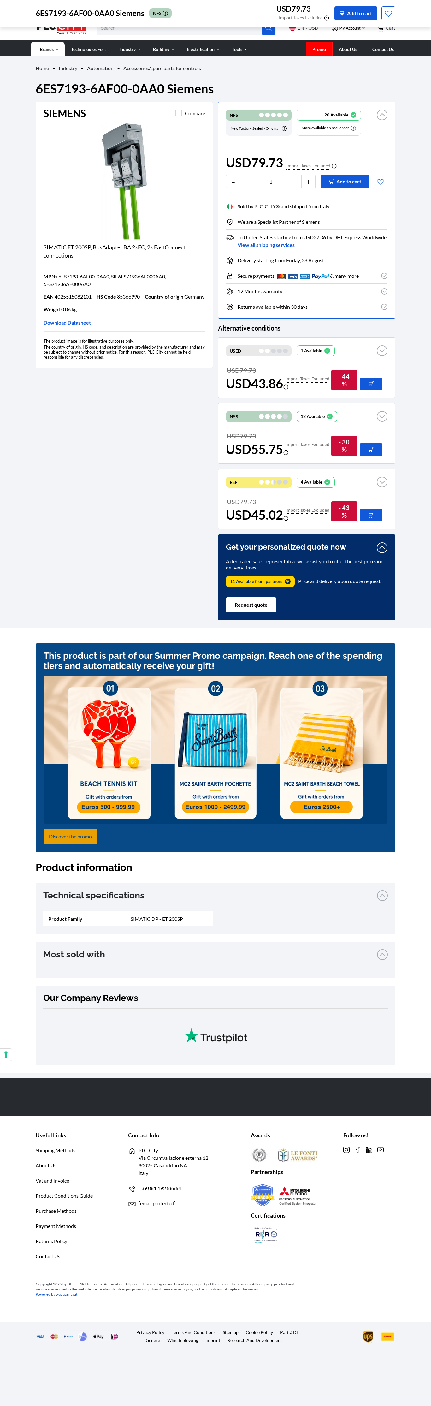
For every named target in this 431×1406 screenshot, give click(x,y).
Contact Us (48, 1256)
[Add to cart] (371, 384)
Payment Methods (56, 1226)
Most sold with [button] (74, 954)
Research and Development (254, 1340)
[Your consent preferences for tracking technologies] (6, 1055)
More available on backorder (326, 127)
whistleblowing (182, 1340)
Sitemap (231, 1332)
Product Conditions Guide (64, 1196)
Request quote (251, 605)
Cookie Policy (259, 1332)
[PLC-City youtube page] (380, 1149)
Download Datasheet (67, 322)
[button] (382, 123)
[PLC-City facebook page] (358, 1149)
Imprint (212, 1340)
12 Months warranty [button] (260, 291)
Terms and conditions (194, 1332)
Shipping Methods (55, 1150)
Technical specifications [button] (94, 895)
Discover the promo (70, 836)
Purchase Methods (56, 1211)
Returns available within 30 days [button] (273, 307)
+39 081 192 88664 (160, 1188)
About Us (46, 1165)
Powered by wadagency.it (56, 1294)
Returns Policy (51, 1241)
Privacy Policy (150, 1332)
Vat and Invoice (52, 1180)
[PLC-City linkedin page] (369, 1149)
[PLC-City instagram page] (346, 1149)
